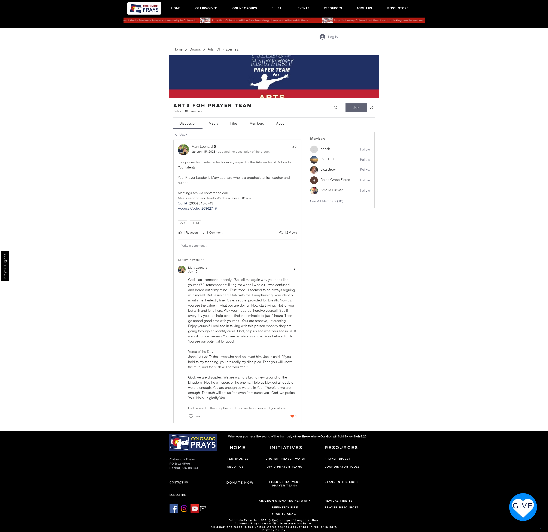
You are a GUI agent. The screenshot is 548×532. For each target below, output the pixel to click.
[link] (188, 123)
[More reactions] (195, 223)
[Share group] (372, 107)
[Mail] (203, 508)
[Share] (294, 146)
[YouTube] (195, 508)
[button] (206, 8)
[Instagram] (184, 508)
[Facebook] (174, 508)
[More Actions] (294, 269)
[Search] (335, 107)
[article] (237, 281)
